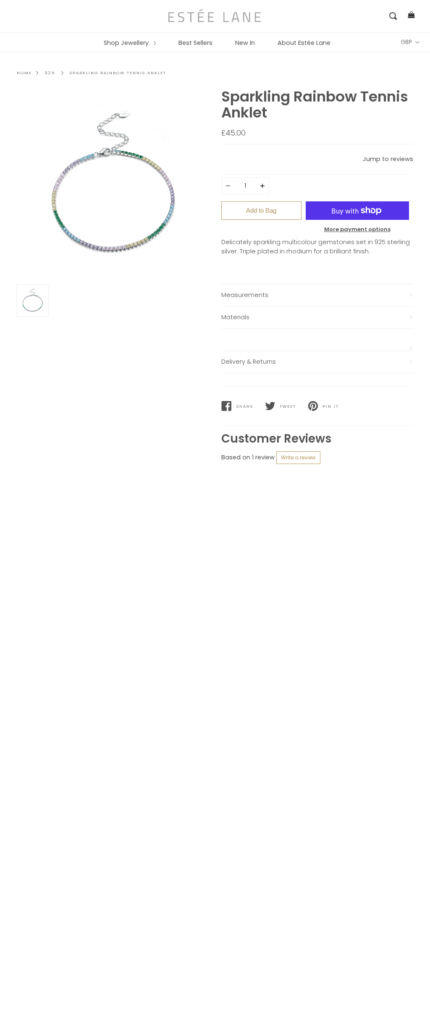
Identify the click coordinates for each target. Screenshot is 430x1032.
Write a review (298, 457)
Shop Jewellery (127, 43)
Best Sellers (195, 43)
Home (24, 73)
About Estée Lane (304, 43)
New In (245, 43)
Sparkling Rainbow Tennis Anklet (118, 73)
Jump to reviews (388, 159)
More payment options (357, 229)
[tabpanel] (113, 185)
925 (50, 73)
